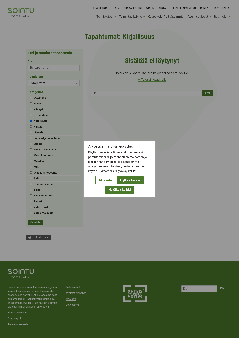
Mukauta (105, 180)
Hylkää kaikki (130, 180)
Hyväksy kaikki (119, 190)
